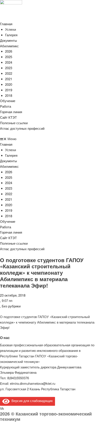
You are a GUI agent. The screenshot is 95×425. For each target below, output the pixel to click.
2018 (8, 95)
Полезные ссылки (14, 122)
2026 (8, 51)
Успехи (10, 29)
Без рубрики (11, 306)
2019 (8, 90)
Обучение (7, 100)
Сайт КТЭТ (8, 117)
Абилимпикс (9, 46)
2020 (8, 84)
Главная (6, 23)
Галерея (11, 34)
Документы (8, 40)
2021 (8, 78)
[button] (47, 139)
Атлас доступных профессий (22, 128)
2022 (8, 73)
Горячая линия (11, 111)
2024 (8, 62)
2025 (8, 56)
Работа (5, 106)
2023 (8, 67)
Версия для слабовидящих (31, 400)
